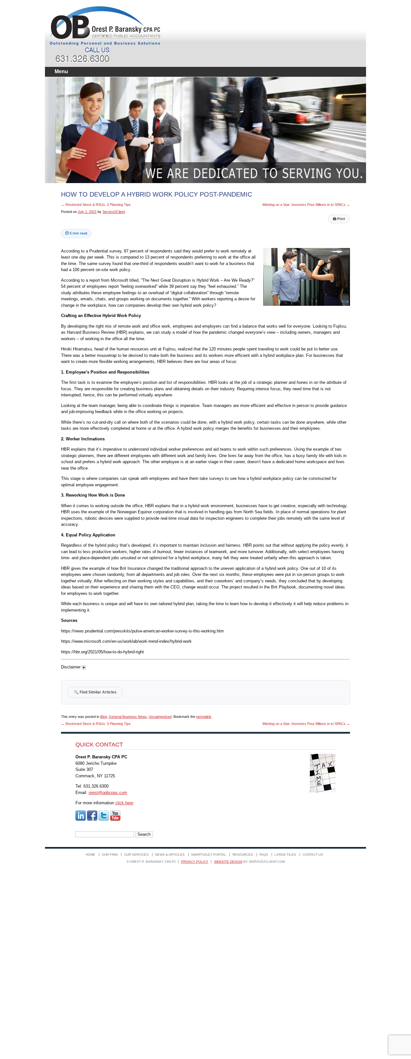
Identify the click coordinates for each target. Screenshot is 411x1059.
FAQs (263, 854)
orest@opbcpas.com (108, 792)
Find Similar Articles (95, 692)
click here (124, 802)
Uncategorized (160, 717)
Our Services (136, 854)
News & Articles (170, 854)
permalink (203, 717)
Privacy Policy (194, 861)
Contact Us (312, 854)
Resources (242, 854)
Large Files (285, 854)
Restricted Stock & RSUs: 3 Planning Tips (96, 205)
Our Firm (110, 854)
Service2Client (113, 212)
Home (90, 854)
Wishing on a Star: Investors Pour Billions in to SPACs (306, 205)
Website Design (228, 861)
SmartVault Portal (208, 854)
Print (339, 219)
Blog (103, 717)
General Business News (128, 717)
